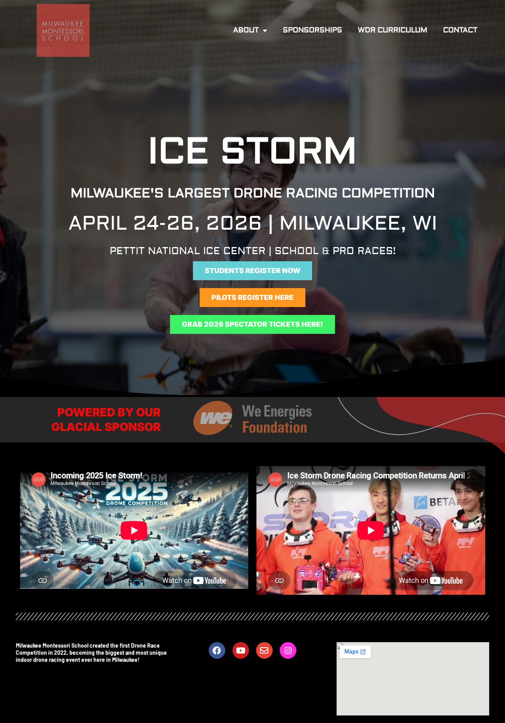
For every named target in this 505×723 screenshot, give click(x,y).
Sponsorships (312, 30)
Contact (460, 30)
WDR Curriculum (392, 30)
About (246, 30)
